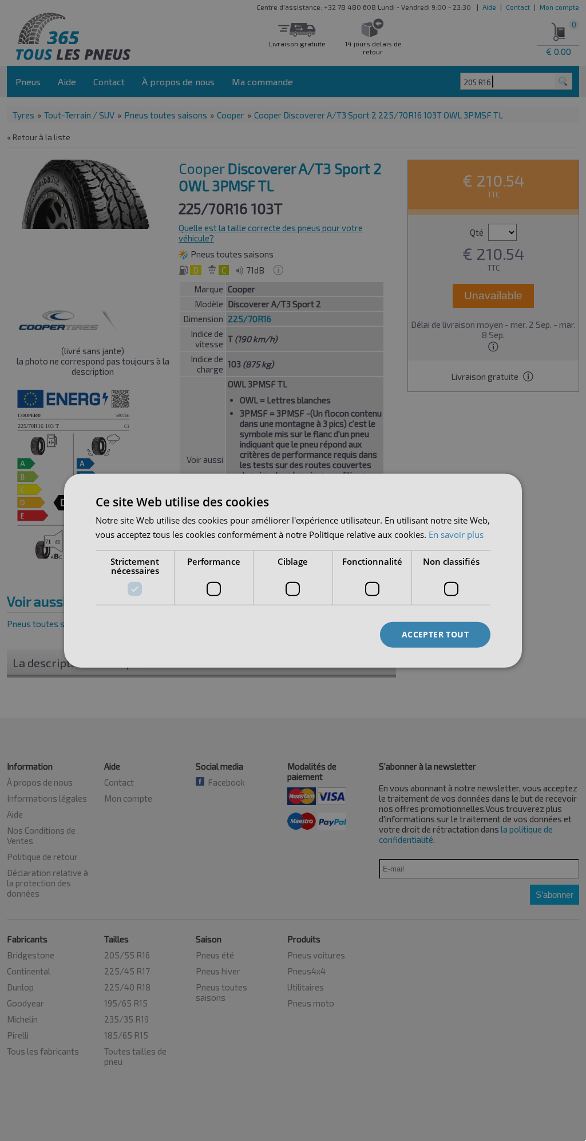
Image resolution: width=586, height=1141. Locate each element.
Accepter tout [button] (435, 634)
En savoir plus (456, 534)
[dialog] (293, 571)
